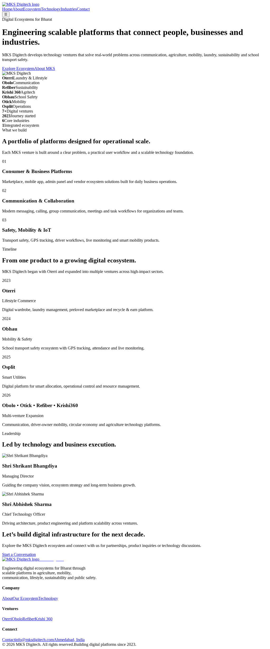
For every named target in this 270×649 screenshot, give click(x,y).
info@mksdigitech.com (34, 639)
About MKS (44, 68)
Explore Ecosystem (18, 68)
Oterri (7, 619)
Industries (69, 9)
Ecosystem (32, 9)
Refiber (28, 619)
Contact (83, 9)
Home (7, 9)
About (17, 9)
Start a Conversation (19, 554)
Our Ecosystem (25, 598)
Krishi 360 (43, 619)
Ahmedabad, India (69, 639)
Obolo (17, 619)
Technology (51, 9)
